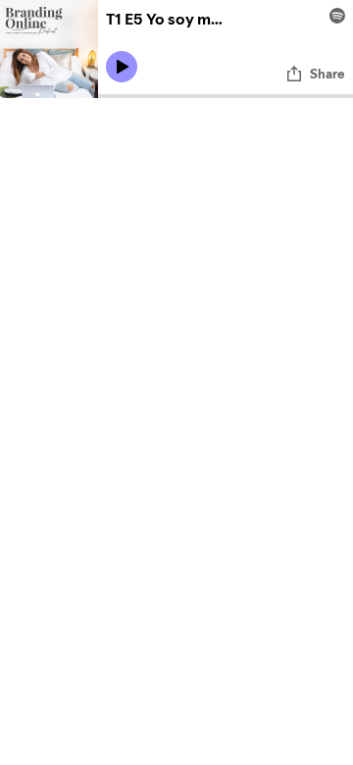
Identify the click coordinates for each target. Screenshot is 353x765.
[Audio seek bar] (225, 96)
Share (327, 73)
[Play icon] (121, 66)
